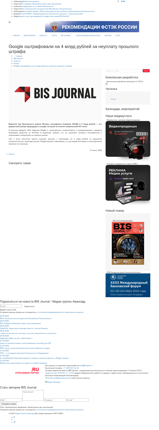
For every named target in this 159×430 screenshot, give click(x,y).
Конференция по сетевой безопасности (37, 6)
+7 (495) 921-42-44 (71, 368)
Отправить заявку (9, 403)
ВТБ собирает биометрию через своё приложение (40, 3)
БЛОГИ (54, 35)
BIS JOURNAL (66, 35)
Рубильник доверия (31, 1)
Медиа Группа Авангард (25, 413)
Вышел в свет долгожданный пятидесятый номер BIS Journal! (44, 16)
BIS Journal (18, 58)
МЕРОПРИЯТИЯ (29, 35)
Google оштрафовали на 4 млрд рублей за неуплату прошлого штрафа (43, 66)
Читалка (111, 88)
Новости (17, 61)
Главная (19, 56)
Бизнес (16, 63)
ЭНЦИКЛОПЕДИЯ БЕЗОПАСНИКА (88, 35)
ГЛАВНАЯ (16, 35)
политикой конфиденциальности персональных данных (60, 312)
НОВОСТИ (43, 35)
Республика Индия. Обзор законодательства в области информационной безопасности (59, 11)
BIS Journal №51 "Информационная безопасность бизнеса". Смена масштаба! (51, 13)
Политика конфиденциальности (58, 378)
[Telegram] (121, 1)
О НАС (117, 35)
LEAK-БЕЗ (107, 35)
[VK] (124, 1)
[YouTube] (119, 1)
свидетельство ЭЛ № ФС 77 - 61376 (59, 373)
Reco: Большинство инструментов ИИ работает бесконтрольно (46, 8)
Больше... (114, 99)
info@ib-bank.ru (86, 365)
